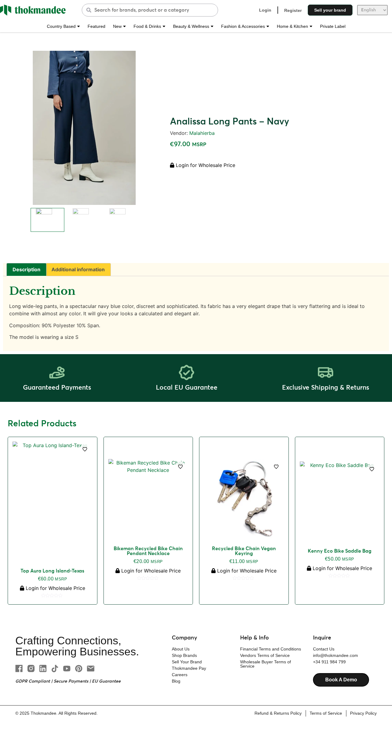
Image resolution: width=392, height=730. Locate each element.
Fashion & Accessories (243, 26)
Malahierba (202, 133)
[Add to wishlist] (85, 449)
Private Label (332, 26)
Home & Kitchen (292, 26)
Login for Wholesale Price (204, 165)
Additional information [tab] (78, 269)
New (117, 26)
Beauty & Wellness (191, 26)
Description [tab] (26, 269)
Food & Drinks (147, 26)
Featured (96, 26)
